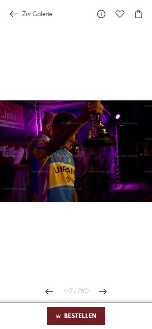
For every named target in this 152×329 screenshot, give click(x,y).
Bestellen (79, 316)
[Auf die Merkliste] (120, 14)
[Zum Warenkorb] (138, 14)
